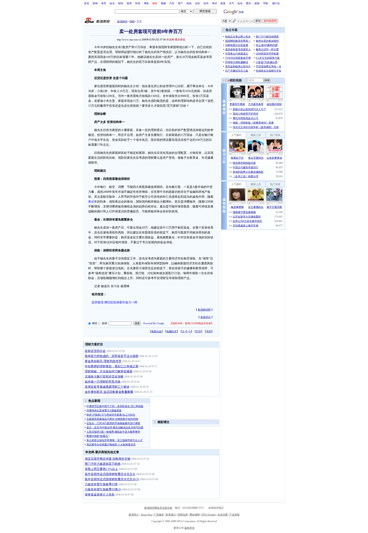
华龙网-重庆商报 (175, 39)
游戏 (188, 3)
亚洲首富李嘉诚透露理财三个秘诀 (107, 386)
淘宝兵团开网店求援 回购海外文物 (107, 458)
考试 (214, 3)
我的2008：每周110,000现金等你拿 (191, 323)
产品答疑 (234, 514)
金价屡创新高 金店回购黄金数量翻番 (109, 391)
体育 (103, 3)
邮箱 (257, 3)
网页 (94, 323)
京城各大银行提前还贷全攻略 (104, 376)
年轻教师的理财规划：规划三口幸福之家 (111, 366)
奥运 (91, 201)
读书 (205, 3)
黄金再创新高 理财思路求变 (103, 361)
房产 (180, 3)
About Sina (146, 514)
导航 (265, 3)
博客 (146, 3)
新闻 (95, 3)
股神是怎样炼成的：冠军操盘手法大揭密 (111, 356)
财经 (120, 3)
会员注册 (222, 514)
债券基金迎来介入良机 (100, 494)
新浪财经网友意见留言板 (158, 507)
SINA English (208, 514)
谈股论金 (156, 331)
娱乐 (112, 3)
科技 (137, 3)
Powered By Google (153, 323)
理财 (132, 21)
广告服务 (159, 514)
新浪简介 (134, 514)
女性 (197, 3)
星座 (223, 3)
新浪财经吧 (204, 309)
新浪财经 (122, 21)
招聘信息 (183, 514)
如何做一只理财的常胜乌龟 (103, 381)
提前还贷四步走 (95, 351)
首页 (86, 3)
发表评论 (205, 317)
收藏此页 (172, 331)
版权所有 (189, 527)
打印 (198, 331)
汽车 (171, 3)
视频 (163, 3)
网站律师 (195, 514)
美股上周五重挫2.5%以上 (101, 469)
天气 (231, 3)
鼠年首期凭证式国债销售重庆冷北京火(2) (112, 479)
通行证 (276, 3)
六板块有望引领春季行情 (101, 484)
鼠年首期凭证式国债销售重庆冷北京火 (110, 474)
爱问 (248, 3)
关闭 (208, 331)
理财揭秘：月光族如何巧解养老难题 (108, 371)
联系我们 (171, 514)
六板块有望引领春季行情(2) (103, 489)
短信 (240, 3)
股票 (129, 3)
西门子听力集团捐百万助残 (103, 463)
